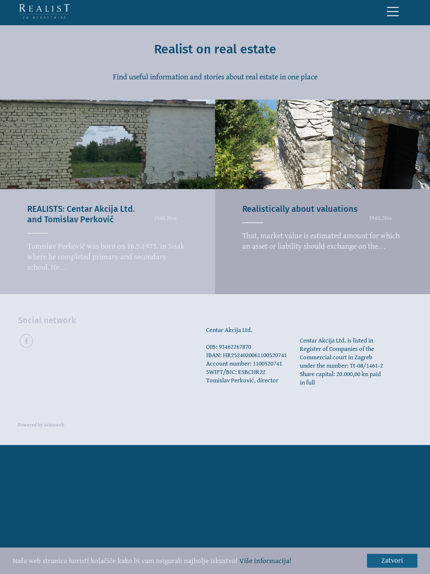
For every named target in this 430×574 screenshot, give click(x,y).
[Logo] (44, 11)
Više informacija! (265, 561)
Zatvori (392, 560)
